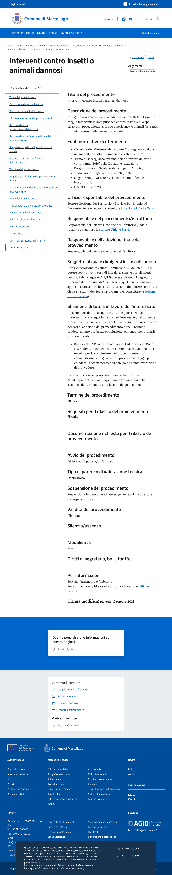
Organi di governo (16, 769)
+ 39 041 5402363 (20, 834)
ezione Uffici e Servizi (115, 229)
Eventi (131, 799)
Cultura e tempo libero (99, 794)
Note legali (93, 832)
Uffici (10, 779)
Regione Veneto (18, 4)
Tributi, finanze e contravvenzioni (104, 789)
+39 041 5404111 (20, 829)
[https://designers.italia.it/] (146, 823)
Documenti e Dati (15, 794)
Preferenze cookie (84, 865)
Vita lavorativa (95, 769)
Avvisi (131, 774)
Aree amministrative (17, 774)
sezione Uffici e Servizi (140, 208)
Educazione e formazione (60, 789)
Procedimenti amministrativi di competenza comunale (98, 45)
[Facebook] (116, 18)
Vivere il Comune (25, 45)
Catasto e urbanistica (58, 769)
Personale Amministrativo (20, 789)
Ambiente (93, 784)
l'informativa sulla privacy (71, 868)
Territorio (40, 45)
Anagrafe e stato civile (59, 774)
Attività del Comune (58, 45)
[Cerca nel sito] (158, 18)
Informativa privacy (97, 827)
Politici (10, 784)
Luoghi (131, 794)
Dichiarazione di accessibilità (102, 837)
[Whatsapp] (122, 18)
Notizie (131, 769)
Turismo (52, 804)
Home (10, 45)
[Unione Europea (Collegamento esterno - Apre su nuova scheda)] (22, 748)
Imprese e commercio (98, 799)
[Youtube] (129, 18)
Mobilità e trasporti (97, 774)
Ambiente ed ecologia (17, 49)
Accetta (130, 855)
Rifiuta (130, 848)
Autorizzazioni (54, 779)
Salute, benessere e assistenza (63, 799)
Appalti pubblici (55, 794)
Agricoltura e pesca (57, 784)
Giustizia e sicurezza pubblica (102, 779)
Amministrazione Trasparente (102, 822)
